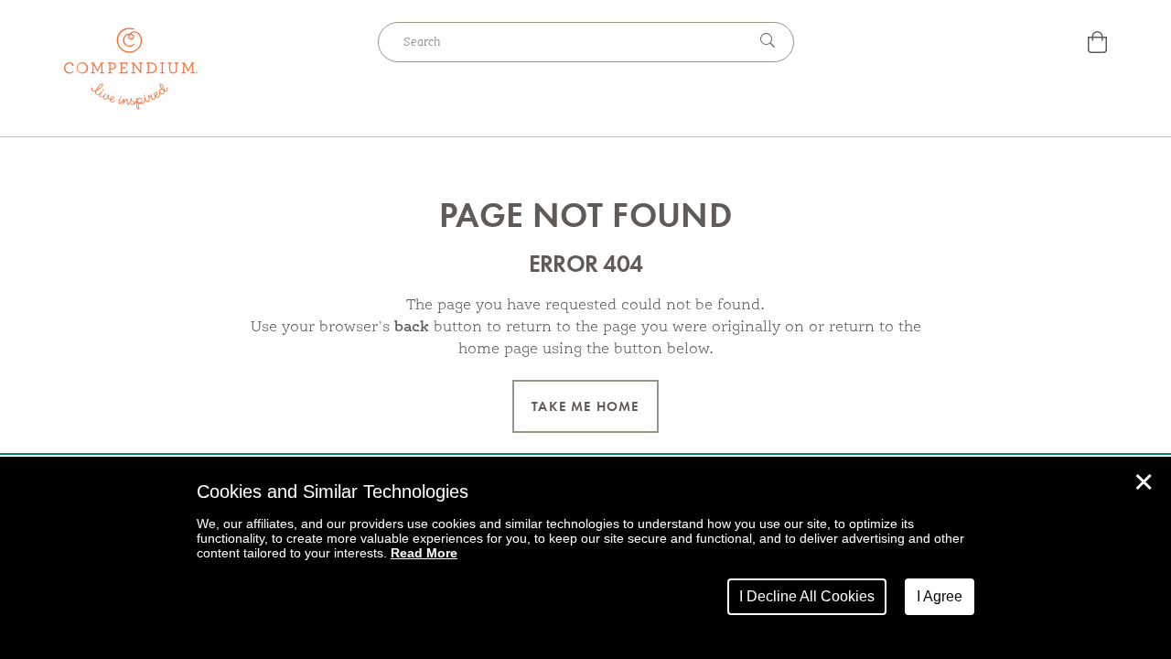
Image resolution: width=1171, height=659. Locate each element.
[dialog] (585, 558)
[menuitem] (1097, 44)
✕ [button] (1144, 482)
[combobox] (563, 42)
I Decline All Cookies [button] (807, 596)
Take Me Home (585, 406)
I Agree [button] (939, 596)
